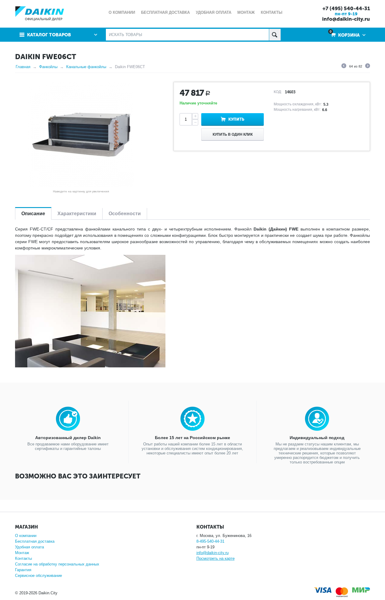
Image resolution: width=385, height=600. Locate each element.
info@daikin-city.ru (346, 19)
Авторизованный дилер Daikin (68, 437)
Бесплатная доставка (34, 541)
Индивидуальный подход (317, 437)
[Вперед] (367, 66)
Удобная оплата (29, 547)
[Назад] (343, 66)
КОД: (278, 92)
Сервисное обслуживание (38, 575)
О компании (25, 535)
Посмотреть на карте (215, 558)
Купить (236, 119)
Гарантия (23, 570)
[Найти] (275, 35)
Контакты (23, 558)
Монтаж (22, 552)
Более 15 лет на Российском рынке (192, 437)
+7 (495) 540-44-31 (346, 8)
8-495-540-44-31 (210, 541)
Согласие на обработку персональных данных (57, 564)
